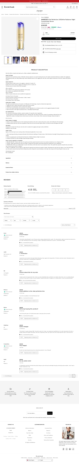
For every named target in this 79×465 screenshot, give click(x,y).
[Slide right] (38, 60)
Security (29, 440)
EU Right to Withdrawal (30, 442)
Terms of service (49, 457)
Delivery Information (30, 428)
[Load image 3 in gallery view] (24, 60)
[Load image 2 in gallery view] (16, 60)
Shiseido (47, 17)
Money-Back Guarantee (49, 440)
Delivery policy (55, 457)
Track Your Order (29, 432)
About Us (48, 430)
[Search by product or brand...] (54, 7)
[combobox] (40, 7)
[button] (2, 7)
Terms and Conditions (48, 435)
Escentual (25, 457)
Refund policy (43, 457)
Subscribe (50, 413)
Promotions (29, 437)
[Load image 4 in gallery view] (33, 60)
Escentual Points (48, 428)
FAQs (30, 435)
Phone (52, 41)
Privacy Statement (48, 437)
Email (55, 41)
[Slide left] (2, 60)
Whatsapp (59, 41)
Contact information (37, 457)
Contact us (75, 3)
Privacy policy (30, 457)
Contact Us (10, 432)
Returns (29, 430)
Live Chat (48, 41)
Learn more (58, 48)
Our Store (48, 432)
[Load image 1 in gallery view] (8, 60)
